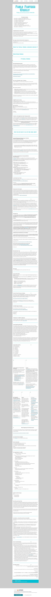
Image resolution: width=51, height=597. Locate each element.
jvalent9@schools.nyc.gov (16, 125)
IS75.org (23, 179)
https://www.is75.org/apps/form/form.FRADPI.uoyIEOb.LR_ (20, 298)
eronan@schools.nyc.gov (25, 423)
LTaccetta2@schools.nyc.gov (16, 417)
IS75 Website (28, 369)
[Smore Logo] (16, 1)
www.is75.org (14, 205)
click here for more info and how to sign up (34, 414)
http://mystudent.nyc (15, 409)
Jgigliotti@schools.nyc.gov (17, 377)
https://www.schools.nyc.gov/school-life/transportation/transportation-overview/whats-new (30, 387)
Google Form (21, 150)
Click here (32, 408)
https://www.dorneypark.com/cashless (24, 244)
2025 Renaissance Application (17, 76)
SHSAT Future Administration (23, 195)
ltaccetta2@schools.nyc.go (20, 375)
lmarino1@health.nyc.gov (17, 380)
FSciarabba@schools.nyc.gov (25, 109)
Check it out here (25, 320)
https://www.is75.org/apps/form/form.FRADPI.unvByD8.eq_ (20, 309)
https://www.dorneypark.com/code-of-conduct (26, 245)
